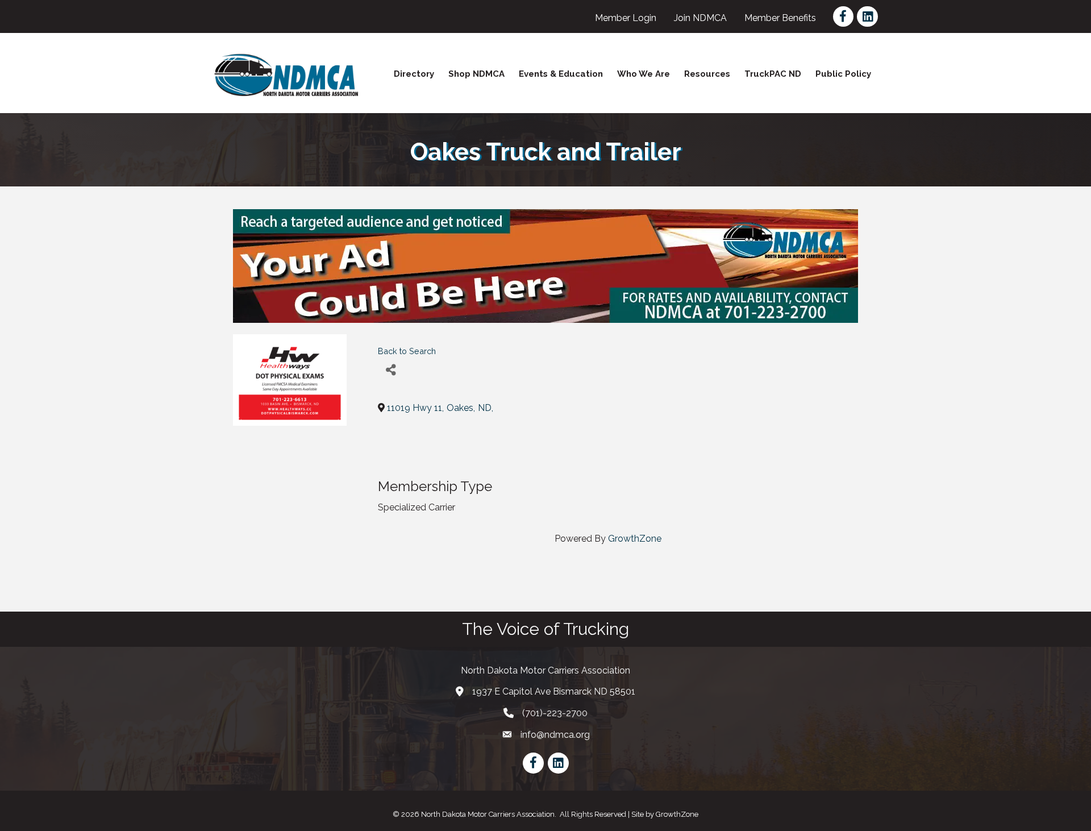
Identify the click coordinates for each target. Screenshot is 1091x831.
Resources (707, 74)
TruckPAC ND (772, 74)
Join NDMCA (700, 18)
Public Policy (843, 74)
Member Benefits (780, 18)
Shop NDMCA (476, 74)
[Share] (390, 370)
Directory (414, 74)
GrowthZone (634, 538)
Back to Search (407, 351)
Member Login (625, 18)
